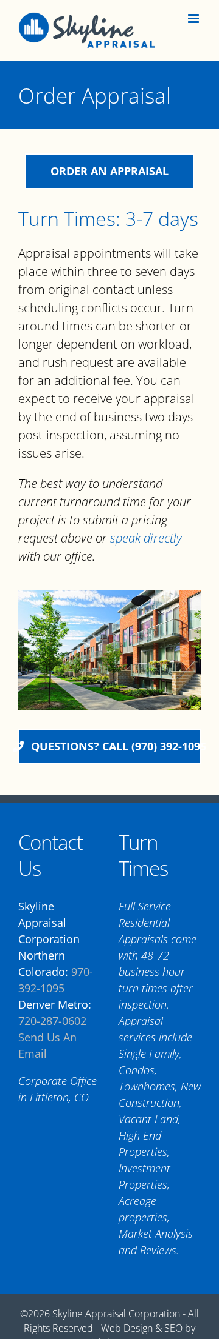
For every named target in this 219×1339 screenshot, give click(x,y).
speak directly (146, 538)
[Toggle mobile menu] (194, 18)
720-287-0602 (52, 1020)
